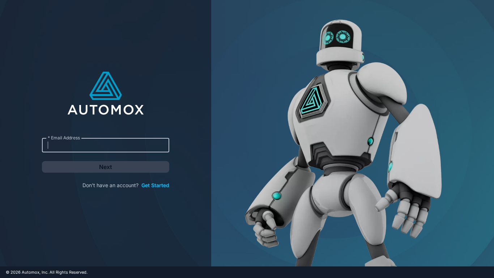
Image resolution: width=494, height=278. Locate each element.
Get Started (155, 185)
